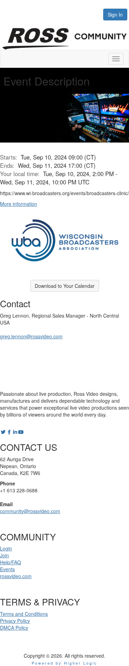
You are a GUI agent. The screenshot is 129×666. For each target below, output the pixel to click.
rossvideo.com (16, 576)
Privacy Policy (15, 620)
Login (6, 548)
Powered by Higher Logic (64, 663)
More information (18, 203)
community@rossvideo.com (30, 511)
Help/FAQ (10, 562)
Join (4, 555)
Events (7, 569)
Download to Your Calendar (65, 285)
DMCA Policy (14, 627)
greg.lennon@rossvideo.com (31, 336)
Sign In (115, 14)
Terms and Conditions (24, 613)
